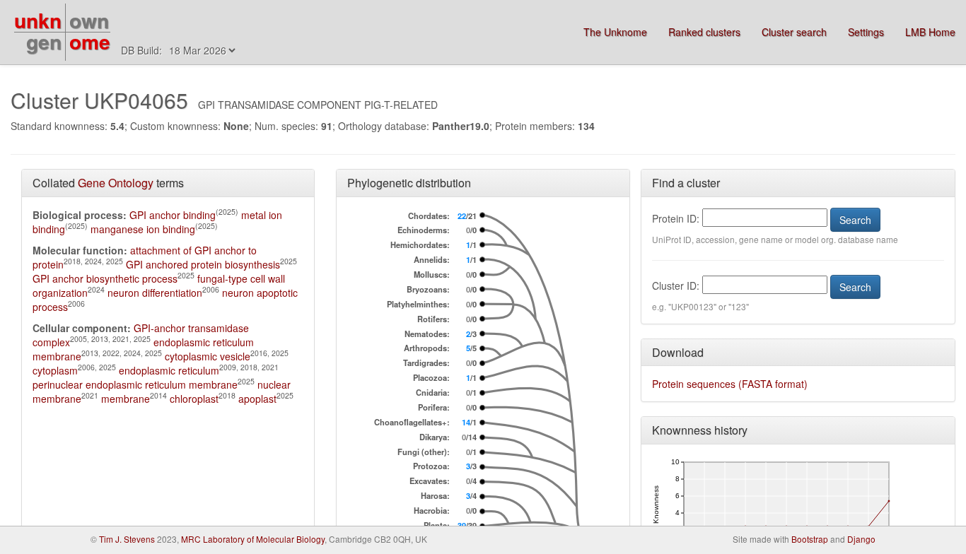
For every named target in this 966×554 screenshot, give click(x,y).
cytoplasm (55, 370)
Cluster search (794, 32)
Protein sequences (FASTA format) (730, 384)
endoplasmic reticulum (169, 370)
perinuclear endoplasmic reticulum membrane (135, 384)
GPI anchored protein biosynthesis (203, 264)
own (89, 20)
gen (44, 41)
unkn (38, 20)
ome (89, 41)
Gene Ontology (115, 183)
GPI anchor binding (172, 215)
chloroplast (194, 398)
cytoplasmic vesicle (207, 356)
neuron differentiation (154, 292)
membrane (125, 398)
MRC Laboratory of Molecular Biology (253, 539)
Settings (866, 32)
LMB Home (930, 32)
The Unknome (615, 32)
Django (861, 539)
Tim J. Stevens (127, 539)
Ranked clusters (704, 32)
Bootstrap (809, 539)
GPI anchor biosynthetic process (105, 278)
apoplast (257, 398)
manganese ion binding (143, 229)
